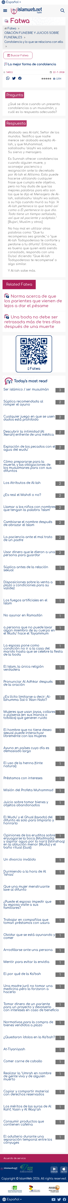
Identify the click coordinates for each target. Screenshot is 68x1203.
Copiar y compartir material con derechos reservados (26, 1093)
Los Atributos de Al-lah (22, 483)
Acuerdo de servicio (15, 1158)
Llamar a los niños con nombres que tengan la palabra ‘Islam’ (29, 508)
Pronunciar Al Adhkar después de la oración (28, 683)
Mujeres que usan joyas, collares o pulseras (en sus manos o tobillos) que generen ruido (29, 715)
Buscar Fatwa (19, 55)
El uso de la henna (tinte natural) (23, 764)
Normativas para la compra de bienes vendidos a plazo (28, 1023)
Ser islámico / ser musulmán (26, 389)
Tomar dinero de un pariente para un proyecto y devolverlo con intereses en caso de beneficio (31, 1007)
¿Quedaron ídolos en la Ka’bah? (29, 1037)
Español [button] (12, 2)
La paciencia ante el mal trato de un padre (27, 538)
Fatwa (19, 21)
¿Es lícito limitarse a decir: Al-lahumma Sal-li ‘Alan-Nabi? (27, 698)
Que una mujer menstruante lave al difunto (26, 888)
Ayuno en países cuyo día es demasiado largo (26, 749)
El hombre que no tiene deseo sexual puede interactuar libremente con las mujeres (27, 733)
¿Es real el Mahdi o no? (22, 495)
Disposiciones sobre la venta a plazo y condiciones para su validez (28, 585)
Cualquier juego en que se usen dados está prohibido (29, 418)
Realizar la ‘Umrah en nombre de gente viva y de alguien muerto (27, 1076)
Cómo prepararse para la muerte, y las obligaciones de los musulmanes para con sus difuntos (27, 466)
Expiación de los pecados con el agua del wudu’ (29, 448)
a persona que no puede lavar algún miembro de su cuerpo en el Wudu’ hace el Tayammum (29, 630)
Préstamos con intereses (22, 778)
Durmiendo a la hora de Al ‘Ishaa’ (24, 873)
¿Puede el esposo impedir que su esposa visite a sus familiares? (27, 905)
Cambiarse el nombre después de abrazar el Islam (27, 523)
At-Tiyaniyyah (14, 1049)
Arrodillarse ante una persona (28, 950)
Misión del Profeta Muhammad (28, 790)
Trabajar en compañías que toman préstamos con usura (26, 921)
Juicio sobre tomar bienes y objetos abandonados (25, 804)
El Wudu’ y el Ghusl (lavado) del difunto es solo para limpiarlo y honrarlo (28, 820)
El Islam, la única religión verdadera (23, 668)
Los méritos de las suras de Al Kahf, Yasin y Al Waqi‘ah (27, 1108)
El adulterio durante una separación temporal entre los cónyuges (27, 1139)
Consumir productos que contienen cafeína (23, 1123)
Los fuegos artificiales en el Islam (25, 602)
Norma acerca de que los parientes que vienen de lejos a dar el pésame (33, 301)
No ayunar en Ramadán (22, 615)
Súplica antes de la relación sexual (25, 568)
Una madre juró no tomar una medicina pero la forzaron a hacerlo (28, 989)
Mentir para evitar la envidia (26, 962)
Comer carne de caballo (22, 1061)
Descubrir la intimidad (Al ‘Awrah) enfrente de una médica (28, 433)
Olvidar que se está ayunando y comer (29, 936)
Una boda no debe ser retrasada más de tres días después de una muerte (32, 322)
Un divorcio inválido (19, 859)
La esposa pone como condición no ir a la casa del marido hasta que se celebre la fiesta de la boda (33, 650)
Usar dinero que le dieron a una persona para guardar (29, 553)
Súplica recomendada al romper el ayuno (23, 403)
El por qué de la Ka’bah (22, 974)
